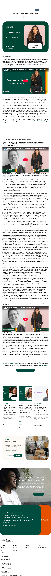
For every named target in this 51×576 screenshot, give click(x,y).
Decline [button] (42, 9)
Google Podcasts (13, 363)
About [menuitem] (27, 547)
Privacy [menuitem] (39, 549)
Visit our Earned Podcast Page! (25, 370)
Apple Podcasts (38, 121)
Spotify (32, 121)
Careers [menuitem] (27, 549)
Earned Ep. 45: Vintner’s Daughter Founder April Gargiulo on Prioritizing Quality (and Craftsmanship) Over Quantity (25, 410)
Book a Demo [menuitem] (16, 549)
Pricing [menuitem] (15, 547)
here (20, 362)
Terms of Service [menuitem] (42, 547)
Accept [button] (37, 9)
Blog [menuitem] (2, 551)
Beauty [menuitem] (3, 547)
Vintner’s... (21, 421)
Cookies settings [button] (31, 9)
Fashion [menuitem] (3, 549)
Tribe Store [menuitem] (16, 551)
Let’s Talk (38, 494)
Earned (25, 17)
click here (21, 4)
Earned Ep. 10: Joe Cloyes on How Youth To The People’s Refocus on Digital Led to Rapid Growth (41, 409)
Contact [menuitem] (28, 551)
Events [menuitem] (2, 552)
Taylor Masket (7, 56)
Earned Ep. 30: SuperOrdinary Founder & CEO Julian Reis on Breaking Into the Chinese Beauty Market (9, 409)
